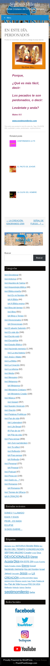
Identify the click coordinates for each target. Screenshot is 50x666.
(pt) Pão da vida (15, 435)
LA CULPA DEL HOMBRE (27, 192)
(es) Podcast (10, 472)
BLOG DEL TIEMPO (14, 549)
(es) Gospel (13, 402)
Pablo (29, 581)
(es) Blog (12, 312)
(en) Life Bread (14, 427)
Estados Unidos (15, 566)
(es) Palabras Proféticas (15, 414)
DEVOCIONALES (17, 556)
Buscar (7, 253)
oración (24, 581)
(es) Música (9, 398)
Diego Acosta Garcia (35, 40)
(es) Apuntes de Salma (14, 283)
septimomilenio (35, 128)
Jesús (24, 573)
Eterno (25, 565)
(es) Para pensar (12, 439)
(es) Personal (10, 463)
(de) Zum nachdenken (18, 443)
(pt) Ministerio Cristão (17, 394)
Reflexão (16, 587)
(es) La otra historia (16, 353)
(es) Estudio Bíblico (13, 345)
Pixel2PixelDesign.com (26, 663)
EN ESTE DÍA (26, 561)
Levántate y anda (14, 128)
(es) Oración (10, 410)
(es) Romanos (10, 484)
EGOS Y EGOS (11, 517)
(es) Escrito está (11, 336)
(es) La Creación (12, 365)
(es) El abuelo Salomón (15, 328)
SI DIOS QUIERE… (13, 529)
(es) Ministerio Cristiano (15, 390)
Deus (39, 553)
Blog (41, 546)
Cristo (34, 553)
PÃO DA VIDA (34, 584)
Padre (33, 581)
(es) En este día (27, 126)
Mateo (35, 578)
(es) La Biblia (10, 361)
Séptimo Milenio (25, 4)
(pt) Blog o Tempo (16, 316)
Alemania (7, 546)
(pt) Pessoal (13, 468)
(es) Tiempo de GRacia (15, 492)
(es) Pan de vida (11, 418)
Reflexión (8, 587)
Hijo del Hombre (31, 569)
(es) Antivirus (10, 279)
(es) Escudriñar (11, 340)
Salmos (22, 587)
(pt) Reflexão (13, 459)
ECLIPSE (8, 525)
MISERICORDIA (9, 581)
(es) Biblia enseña (12, 291)
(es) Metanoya (10, 381)
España (36, 562)
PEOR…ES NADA (13, 521)
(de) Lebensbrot (15, 422)
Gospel (33, 566)
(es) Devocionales (12, 320)
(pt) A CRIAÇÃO (11, 496)
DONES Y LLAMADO (14, 513)
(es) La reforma (11, 369)
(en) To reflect (14, 447)
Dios (17, 561)
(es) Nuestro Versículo (14, 406)
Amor (13, 546)
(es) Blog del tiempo (13, 308)
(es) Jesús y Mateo (13, 357)
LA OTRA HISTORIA (26, 578)
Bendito (29, 546)
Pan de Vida (14, 584)
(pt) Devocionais (15, 324)
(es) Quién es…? (12, 480)
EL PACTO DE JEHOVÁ (26, 166)
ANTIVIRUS (21, 546)
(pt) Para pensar (15, 455)
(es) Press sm (10, 476)
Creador (28, 553)
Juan (29, 573)
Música (18, 581)
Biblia (36, 546)
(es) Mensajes (10, 377)
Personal (24, 584)
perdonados (25, 128)
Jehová (7, 573)
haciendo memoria (13, 569)
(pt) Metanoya (14, 386)
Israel (42, 569)
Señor (32, 592)
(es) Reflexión (14, 451)
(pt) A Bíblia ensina (16, 303)
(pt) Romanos (14, 488)
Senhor (28, 587)
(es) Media (9, 373)
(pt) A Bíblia (13, 299)
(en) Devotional (11, 275)
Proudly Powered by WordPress (17, 660)
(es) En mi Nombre (16, 295)
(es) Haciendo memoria (15, 349)
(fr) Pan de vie (14, 431)
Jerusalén (15, 574)
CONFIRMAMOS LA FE (26, 141)
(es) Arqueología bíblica (15, 287)
